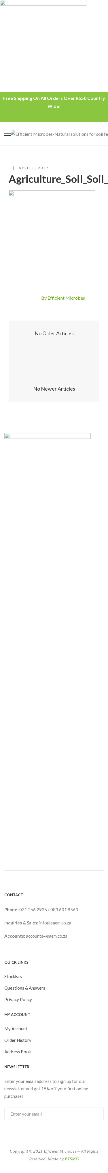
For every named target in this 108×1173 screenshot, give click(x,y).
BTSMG (72, 1159)
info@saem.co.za (55, 922)
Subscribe (93, 1114)
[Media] (54, 361)
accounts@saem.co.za (46, 936)
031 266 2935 (33, 909)
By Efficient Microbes (63, 297)
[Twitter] (35, 298)
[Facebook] (25, 298)
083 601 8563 (64, 909)
